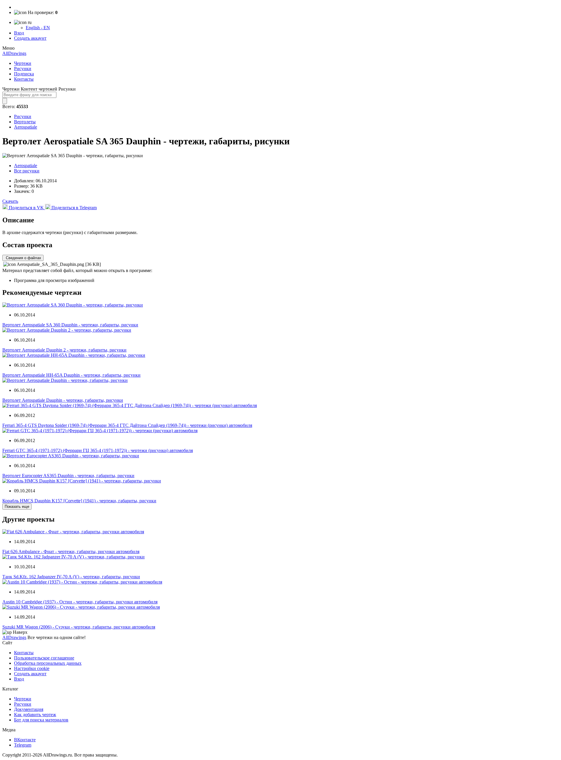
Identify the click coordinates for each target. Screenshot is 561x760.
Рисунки (22, 68)
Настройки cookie (31, 668)
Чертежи (22, 63)
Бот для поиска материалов (41, 719)
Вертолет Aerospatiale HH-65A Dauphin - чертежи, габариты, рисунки (71, 375)
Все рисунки (26, 170)
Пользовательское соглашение (44, 657)
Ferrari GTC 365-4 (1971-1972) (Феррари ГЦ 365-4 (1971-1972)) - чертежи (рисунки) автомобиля (97, 450)
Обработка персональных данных (48, 663)
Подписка (24, 73)
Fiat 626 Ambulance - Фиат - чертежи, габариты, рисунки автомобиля (70, 551)
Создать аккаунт (30, 38)
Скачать (10, 201)
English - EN (38, 27)
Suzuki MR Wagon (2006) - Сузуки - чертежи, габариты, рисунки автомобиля (78, 626)
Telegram (22, 744)
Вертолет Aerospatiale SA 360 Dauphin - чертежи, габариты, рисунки (70, 324)
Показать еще (17, 506)
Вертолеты (25, 121)
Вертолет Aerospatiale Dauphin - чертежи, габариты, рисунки (62, 400)
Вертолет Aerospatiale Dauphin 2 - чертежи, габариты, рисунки (64, 349)
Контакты (24, 79)
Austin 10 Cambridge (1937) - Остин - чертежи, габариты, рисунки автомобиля (79, 601)
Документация (28, 709)
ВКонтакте (25, 739)
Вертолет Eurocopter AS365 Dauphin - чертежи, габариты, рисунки (68, 475)
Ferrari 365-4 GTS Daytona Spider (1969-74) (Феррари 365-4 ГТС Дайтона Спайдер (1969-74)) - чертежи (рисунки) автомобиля (127, 425)
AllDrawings (14, 53)
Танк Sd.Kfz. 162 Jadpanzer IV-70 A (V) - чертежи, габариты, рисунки (71, 576)
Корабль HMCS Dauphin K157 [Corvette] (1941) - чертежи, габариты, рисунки (79, 500)
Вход (19, 32)
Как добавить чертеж (35, 714)
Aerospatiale (25, 126)
